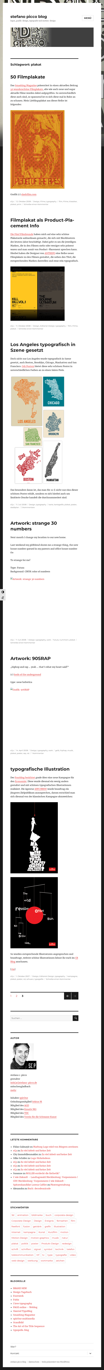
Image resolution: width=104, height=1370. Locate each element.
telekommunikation (22, 1255)
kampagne (72, 976)
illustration (59, 1226)
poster (74, 504)
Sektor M (37, 1101)
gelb (57, 750)
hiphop (63, 750)
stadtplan (14, 507)
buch (48, 1215)
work (49, 640)
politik (24, 1243)
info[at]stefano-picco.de (23, 1082)
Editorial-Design (47, 326)
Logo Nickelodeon (40, 1158)
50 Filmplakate (27, 77)
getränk (37, 1226)
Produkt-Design (50, 1243)
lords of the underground (27, 674)
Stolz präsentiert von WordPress (56, 1362)
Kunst (42, 1232)
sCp (12, 201)
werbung (33, 1260)
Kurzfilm (52, 1232)
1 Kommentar (38, 753)
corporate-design (64, 1215)
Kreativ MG (30, 1109)
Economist (21, 781)
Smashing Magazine (26, 85)
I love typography (22, 1303)
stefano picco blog (28, 16)
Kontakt (14, 1353)
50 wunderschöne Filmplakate (26, 89)
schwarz (30, 979)
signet (37, 1249)
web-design (18, 1260)
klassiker (73, 201)
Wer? (13, 1346)
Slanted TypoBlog (22, 1311)
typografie (39, 979)
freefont (16, 1226)
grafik (48, 1226)
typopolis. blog (21, 1330)
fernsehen (62, 1221)
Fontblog (20, 777)
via (12, 969)
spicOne (24, 1097)
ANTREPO (50, 253)
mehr (13, 1090)
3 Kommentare (28, 507)
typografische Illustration (40, 769)
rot (28, 753)
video (73, 1255)
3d (13, 1215)
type (50, 1255)
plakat (13, 204)
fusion (26, 1226)
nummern (64, 640)
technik (59, 1249)
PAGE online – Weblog (25, 1307)
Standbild (18, 1322)
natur (65, 1238)
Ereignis (49, 1221)
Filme (43, 201)
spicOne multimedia (24, 1318)
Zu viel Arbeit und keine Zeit (36, 1150)
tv (43, 1255)
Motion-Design (20, 1238)
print (19, 204)
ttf (38, 1255)
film (60, 201)
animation (22, 1215)
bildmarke (37, 1215)
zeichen (60, 1260)
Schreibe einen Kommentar (36, 204)
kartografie (59, 504)
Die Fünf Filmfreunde (21, 234)
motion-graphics (40, 1238)
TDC (26, 1113)
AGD (26, 1105)
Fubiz (16, 1299)
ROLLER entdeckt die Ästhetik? (42, 1173)
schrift (15, 1249)
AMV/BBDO (41, 789)
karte (51, 504)
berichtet (30, 777)
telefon (70, 1249)
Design (36, 201)
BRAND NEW (20, 1288)
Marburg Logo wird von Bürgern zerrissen (55, 1146)
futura (56, 640)
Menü (88, 18)
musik (70, 750)
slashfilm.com (28, 194)
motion (64, 1232)
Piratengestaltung (60, 1184)
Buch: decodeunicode (39, 1188)
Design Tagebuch (22, 1292)
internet (16, 1232)
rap (24, 753)
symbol (48, 1249)
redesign (67, 1243)
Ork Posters (28, 366)
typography (51, 201)
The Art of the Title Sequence (29, 1326)
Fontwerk (18, 1295)
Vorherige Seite (67, 999)
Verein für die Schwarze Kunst (40, 1116)
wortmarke (47, 1260)
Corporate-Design (21, 1221)
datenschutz (34, 1362)
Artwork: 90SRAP (30, 658)
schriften (26, 1249)
